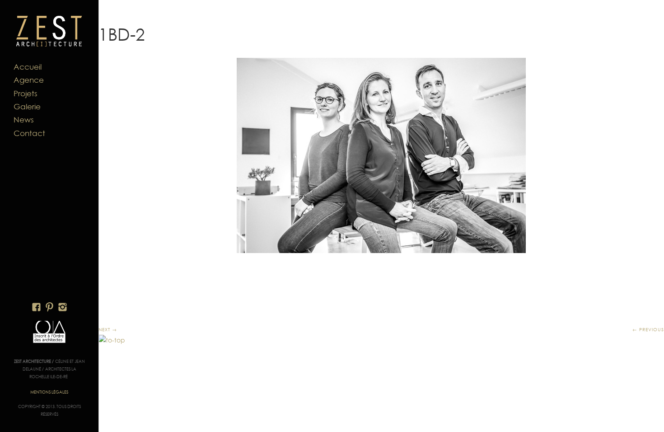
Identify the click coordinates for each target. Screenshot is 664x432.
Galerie (27, 106)
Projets (25, 93)
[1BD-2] (381, 155)
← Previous (648, 329)
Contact (29, 133)
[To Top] (111, 340)
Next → (107, 329)
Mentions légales (49, 392)
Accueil (28, 66)
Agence (29, 80)
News (24, 119)
